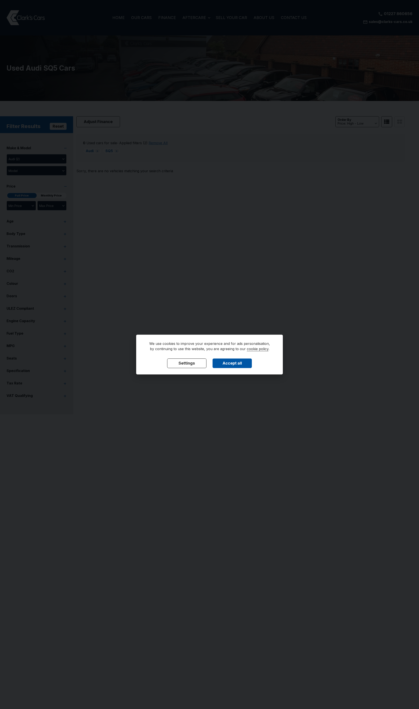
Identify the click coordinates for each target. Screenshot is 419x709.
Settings (187, 363)
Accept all (232, 363)
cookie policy (257, 349)
